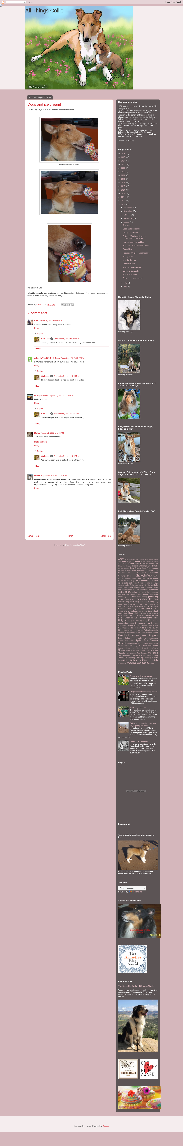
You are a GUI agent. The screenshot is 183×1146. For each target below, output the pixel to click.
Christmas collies (130, 578)
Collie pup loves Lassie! (133, 278)
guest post (122, 613)
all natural (144, 561)
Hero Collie (135, 618)
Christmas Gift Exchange (147, 578)
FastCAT (149, 609)
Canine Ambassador (139, 570)
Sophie (120, 648)
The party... (127, 225)
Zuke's (152, 663)
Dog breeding (137, 597)
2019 (123, 179)
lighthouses (140, 623)
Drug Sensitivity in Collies (133, 604)
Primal (155, 632)
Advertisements (130, 559)
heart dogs (133, 615)
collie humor (146, 587)
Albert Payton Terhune (131, 561)
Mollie (37, 433)
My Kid (121, 630)
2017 (123, 186)
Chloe (120, 578)
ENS (136, 606)
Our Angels (153, 630)
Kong (145, 620)
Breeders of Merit (124, 570)
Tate (137, 650)
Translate (138, 892)
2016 (123, 190)
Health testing (123, 615)
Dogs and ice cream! (131, 229)
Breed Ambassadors (150, 568)
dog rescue (131, 599)
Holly (121, 620)
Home (70, 536)
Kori (150, 620)
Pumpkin (144, 635)
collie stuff (121, 594)
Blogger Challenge (139, 566)
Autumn (131, 564)
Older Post (106, 536)
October (127, 215)
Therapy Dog (152, 655)
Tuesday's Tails (151, 658)
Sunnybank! (128, 256)
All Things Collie (44, 11)
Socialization (153, 646)
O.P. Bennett (139, 630)
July (126, 283)
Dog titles (139, 602)
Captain (150, 570)
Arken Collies (122, 564)
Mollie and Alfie (40, 442)
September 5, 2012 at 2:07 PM (66, 339)
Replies (40, 334)
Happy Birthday (135, 613)
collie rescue (138, 592)
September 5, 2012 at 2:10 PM (66, 376)
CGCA (144, 573)
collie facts (129, 585)
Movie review (152, 628)
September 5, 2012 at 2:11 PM (66, 414)
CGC (137, 573)
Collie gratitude (151, 585)
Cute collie (153, 594)
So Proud (143, 646)
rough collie (129, 641)
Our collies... (128, 249)
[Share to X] (67, 304)
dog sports (130, 602)
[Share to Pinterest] (72, 304)
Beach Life (153, 564)
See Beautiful (132, 643)
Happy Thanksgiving (150, 613)
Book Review (135, 568)
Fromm (141, 611)
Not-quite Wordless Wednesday (136, 253)
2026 (123, 153)
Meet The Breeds (140, 625)
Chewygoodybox (124, 576)
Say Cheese (151, 640)
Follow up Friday (131, 611)
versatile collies (127, 660)
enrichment (130, 606)
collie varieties (130, 594)
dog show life (144, 599)
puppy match (137, 638)
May (126, 286)
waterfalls (154, 660)
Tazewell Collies (145, 650)
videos (143, 660)
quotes (120, 641)
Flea (36, 321)
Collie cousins (144, 583)
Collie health (122, 587)
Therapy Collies (138, 655)
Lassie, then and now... (139, 741)
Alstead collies (153, 561)
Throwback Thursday (126, 658)
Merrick (150, 625)
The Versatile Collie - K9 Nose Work (136, 986)
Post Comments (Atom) (75, 545)
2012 (123, 204)
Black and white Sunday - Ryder (136, 246)
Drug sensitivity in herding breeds (144, 692)
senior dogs (153, 643)
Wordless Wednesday (132, 267)
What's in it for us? (130, 275)
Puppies (153, 635)
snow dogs (133, 646)
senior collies (143, 643)
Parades (138, 632)
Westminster (122, 663)
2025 (123, 157)
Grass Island (153, 611)
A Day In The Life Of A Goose (47, 358)
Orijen (146, 630)
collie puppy (124, 592)
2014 (123, 197)
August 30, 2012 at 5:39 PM (72, 358)
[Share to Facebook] (70, 304)
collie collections (130, 583)
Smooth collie (123, 646)
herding (141, 615)
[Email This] (62, 304)
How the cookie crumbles (133, 242)
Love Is (149, 623)
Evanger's (142, 606)
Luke (156, 623)
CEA (129, 573)
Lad (126, 623)
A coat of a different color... (141, 676)
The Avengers (131, 653)
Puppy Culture (124, 638)
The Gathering (124, 655)
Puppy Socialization (151, 638)
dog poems (149, 597)
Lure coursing (122, 625)
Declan (37, 476)
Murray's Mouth (41, 396)
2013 (123, 201)
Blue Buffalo (153, 566)
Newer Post (33, 536)
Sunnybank (124, 650)
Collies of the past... (131, 271)
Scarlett (122, 643)
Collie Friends (139, 585)
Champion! (153, 573)
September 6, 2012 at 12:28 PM (54, 476)
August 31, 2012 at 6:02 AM (52, 433)
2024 (123, 161)
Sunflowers (154, 648)
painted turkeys (130, 632)
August (127, 222)
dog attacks (128, 597)
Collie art (122, 581)
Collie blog (130, 581)
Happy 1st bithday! (130, 232)
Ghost (145, 611)
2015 (123, 193)
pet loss (144, 632)
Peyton (149, 632)
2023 (123, 164)
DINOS (120, 597)
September (128, 218)
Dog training (149, 602)
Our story (121, 632)
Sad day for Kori (129, 260)
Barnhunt (144, 564)
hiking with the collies (149, 618)
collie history (134, 587)
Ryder (139, 640)
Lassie (131, 623)
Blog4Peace (127, 566)
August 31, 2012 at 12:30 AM (61, 396)
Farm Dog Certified (135, 609)
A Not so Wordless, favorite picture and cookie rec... (134, 237)
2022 (123, 168)
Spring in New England (137, 648)
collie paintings (129, 589)
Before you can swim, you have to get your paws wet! (143, 724)
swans (133, 650)
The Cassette (142, 653)
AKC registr (140, 559)
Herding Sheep (124, 618)
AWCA (137, 564)
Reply (36, 328)
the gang (153, 653)
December (128, 207)
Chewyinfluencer (146, 575)
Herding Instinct (151, 615)
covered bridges (142, 594)
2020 (123, 175)
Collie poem (153, 589)
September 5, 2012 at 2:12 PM (66, 456)
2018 (123, 183)
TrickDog (139, 658)
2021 (123, 172)
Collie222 (45, 339)
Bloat (120, 566)
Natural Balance (129, 630)
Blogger (106, 1126)
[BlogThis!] (64, 304)
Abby (121, 559)
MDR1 (130, 625)
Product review (128, 635)
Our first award (129, 264)
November (128, 211)
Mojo (144, 628)
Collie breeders (141, 581)
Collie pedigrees (141, 589)
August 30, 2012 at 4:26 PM (50, 321)
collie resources (151, 592)
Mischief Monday (134, 628)
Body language (123, 568)
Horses (127, 620)
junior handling (136, 620)
